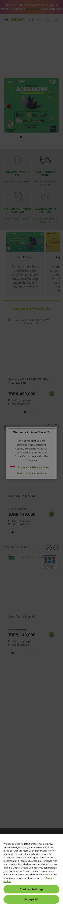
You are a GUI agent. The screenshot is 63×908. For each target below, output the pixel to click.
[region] (31, 869)
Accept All (31, 899)
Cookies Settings (31, 889)
